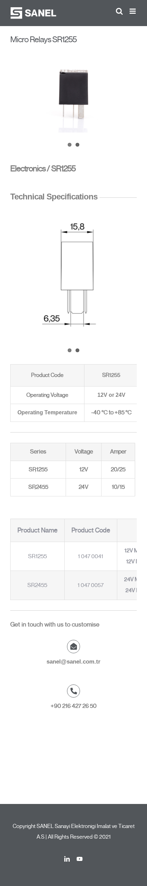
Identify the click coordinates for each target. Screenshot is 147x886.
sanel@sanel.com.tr (73, 661)
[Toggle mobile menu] (133, 11)
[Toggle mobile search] (119, 11)
